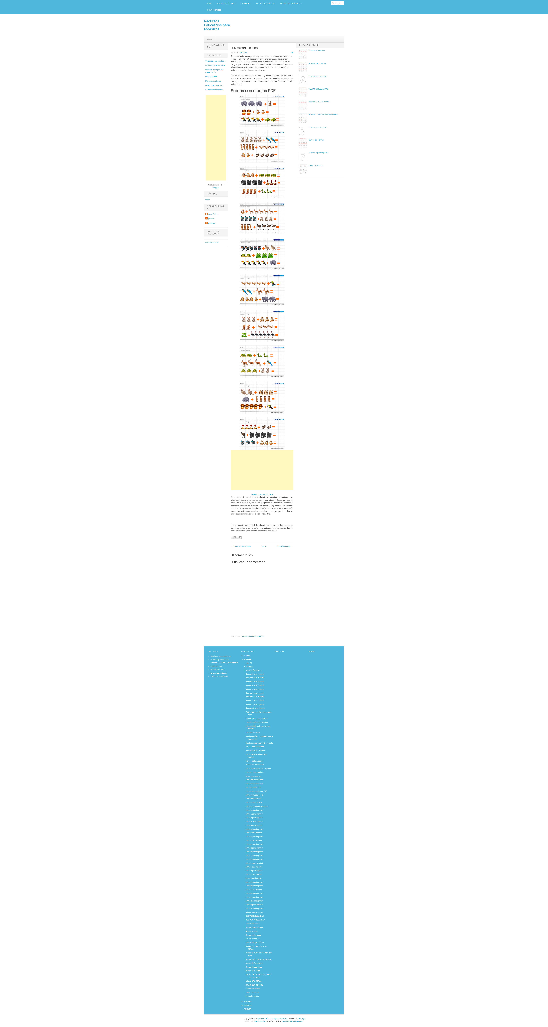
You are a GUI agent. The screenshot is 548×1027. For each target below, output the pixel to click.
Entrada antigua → (285, 546)
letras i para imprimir (254, 878)
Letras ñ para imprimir (254, 855)
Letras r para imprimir (254, 840)
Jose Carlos (213, 214)
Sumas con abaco (253, 989)
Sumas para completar (254, 927)
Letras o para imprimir (254, 852)
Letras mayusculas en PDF (256, 791)
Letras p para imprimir (254, 848)
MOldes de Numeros (265, 3)
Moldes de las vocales (254, 761)
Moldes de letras (225, 3)
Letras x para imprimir (254, 818)
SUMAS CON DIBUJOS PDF (262, 494)
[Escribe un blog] (234, 537)
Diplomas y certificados (215, 65)
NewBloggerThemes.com (292, 1021)
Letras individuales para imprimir (258, 769)
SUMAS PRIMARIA (253, 939)
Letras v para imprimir (254, 825)
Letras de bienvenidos (254, 780)
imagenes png (211, 77)
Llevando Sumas (316, 165)
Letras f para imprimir (254, 890)
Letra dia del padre (253, 733)
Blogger (215, 188)
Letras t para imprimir (254, 833)
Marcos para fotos (213, 81)
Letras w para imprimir (254, 822)
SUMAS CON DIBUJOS (244, 48)
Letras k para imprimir (254, 871)
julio (247, 663)
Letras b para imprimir (254, 905)
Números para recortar (254, 912)
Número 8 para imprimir (255, 678)
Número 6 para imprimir (255, 685)
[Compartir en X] (237, 537)
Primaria (245, 3)
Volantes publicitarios (214, 90)
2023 (246, 660)
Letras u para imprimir (254, 829)
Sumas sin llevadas (317, 51)
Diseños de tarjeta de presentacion (224, 663)
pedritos (211, 223)
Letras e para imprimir (254, 893)
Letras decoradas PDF (254, 784)
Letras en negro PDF (253, 799)
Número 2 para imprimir (255, 701)
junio (248, 667)
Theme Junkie (259, 1021)
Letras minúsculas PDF (255, 795)
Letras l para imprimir (254, 867)
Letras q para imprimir (254, 844)
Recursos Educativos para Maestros (217, 25)
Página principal (211, 242)
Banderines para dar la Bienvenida (259, 743)
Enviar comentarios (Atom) (253, 636)
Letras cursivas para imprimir (257, 806)
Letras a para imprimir (318, 76)
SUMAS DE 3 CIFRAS (317, 63)
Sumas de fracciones (254, 963)
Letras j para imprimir (254, 874)
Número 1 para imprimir (255, 704)
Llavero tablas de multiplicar (257, 719)
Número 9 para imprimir (255, 674)
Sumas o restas (252, 931)
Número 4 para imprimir (255, 693)
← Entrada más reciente (241, 546)
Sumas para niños (253, 924)
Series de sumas (252, 993)
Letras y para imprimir (254, 814)
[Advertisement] (216, 137)
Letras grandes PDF (253, 787)
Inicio (210, 39)
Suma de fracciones (254, 670)
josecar (211, 218)
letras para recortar (253, 776)
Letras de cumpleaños (254, 772)
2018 (246, 1009)
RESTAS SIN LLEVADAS (318, 89)
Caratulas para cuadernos (215, 61)
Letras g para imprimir (254, 886)
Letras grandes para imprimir (257, 722)
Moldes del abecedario (255, 765)
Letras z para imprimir (254, 810)
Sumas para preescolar (255, 943)
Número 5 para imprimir (255, 689)
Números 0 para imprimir (255, 708)
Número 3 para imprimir (255, 697)
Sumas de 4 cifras (316, 140)
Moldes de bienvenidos (255, 747)
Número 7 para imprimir (318, 153)
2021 (246, 1002)
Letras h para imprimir (254, 882)
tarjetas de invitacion (213, 85)
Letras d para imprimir (254, 897)
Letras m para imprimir (254, 863)
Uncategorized (214, 10)
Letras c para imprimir (254, 901)
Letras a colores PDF (254, 803)
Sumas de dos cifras (254, 967)
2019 (246, 1005)
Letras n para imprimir (318, 127)
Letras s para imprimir (254, 837)
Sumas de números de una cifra (258, 959)
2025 (246, 656)
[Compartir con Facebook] (240, 537)
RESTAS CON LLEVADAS (319, 102)
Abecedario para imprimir (255, 751)
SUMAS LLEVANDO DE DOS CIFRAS (323, 114)
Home (209, 3)
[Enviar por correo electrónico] (232, 537)
